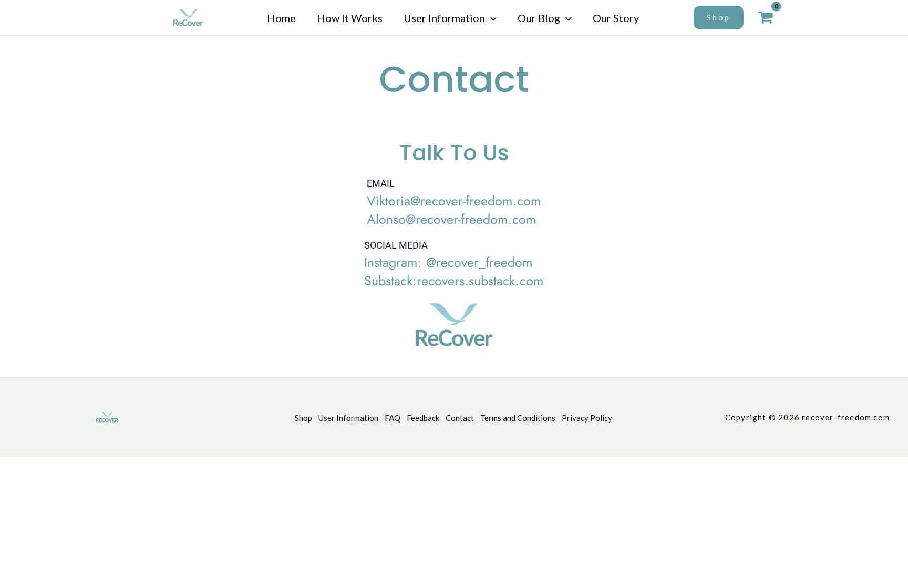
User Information (348, 418)
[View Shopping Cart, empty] (766, 17)
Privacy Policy (587, 418)
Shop (303, 418)
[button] (491, 18)
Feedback (423, 418)
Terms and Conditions (517, 418)
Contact (460, 418)
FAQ (392, 418)
